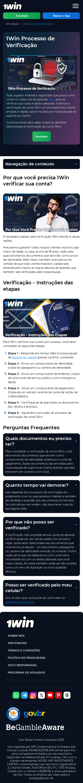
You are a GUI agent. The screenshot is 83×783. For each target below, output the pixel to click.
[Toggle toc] (66, 164)
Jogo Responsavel (22, 665)
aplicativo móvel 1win (19, 602)
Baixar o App (61, 15)
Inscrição (22, 15)
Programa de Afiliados (26, 672)
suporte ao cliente (24, 357)
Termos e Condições (24, 650)
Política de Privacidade (26, 658)
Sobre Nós (16, 635)
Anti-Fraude (17, 643)
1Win (51, 99)
